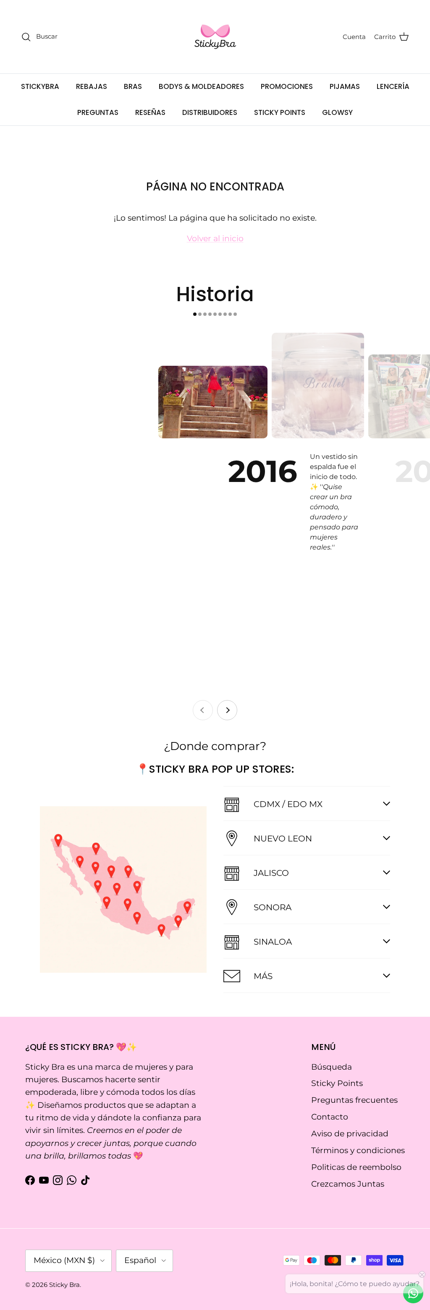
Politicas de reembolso (356, 1167)
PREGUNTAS (97, 112)
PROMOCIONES (287, 86)
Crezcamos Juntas (347, 1184)
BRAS (133, 86)
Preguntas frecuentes (354, 1100)
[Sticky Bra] (215, 36)
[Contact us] (413, 1293)
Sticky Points (337, 1083)
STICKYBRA (40, 86)
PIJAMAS (345, 86)
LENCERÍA (393, 86)
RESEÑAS (150, 112)
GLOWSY (337, 112)
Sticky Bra (64, 1285)
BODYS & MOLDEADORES (201, 86)
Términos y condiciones (358, 1150)
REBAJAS (91, 86)
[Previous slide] (203, 710)
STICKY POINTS (279, 112)
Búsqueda (331, 1067)
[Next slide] (227, 710)
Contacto (329, 1117)
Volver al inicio (215, 238)
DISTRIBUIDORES (209, 112)
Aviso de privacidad (349, 1133)
